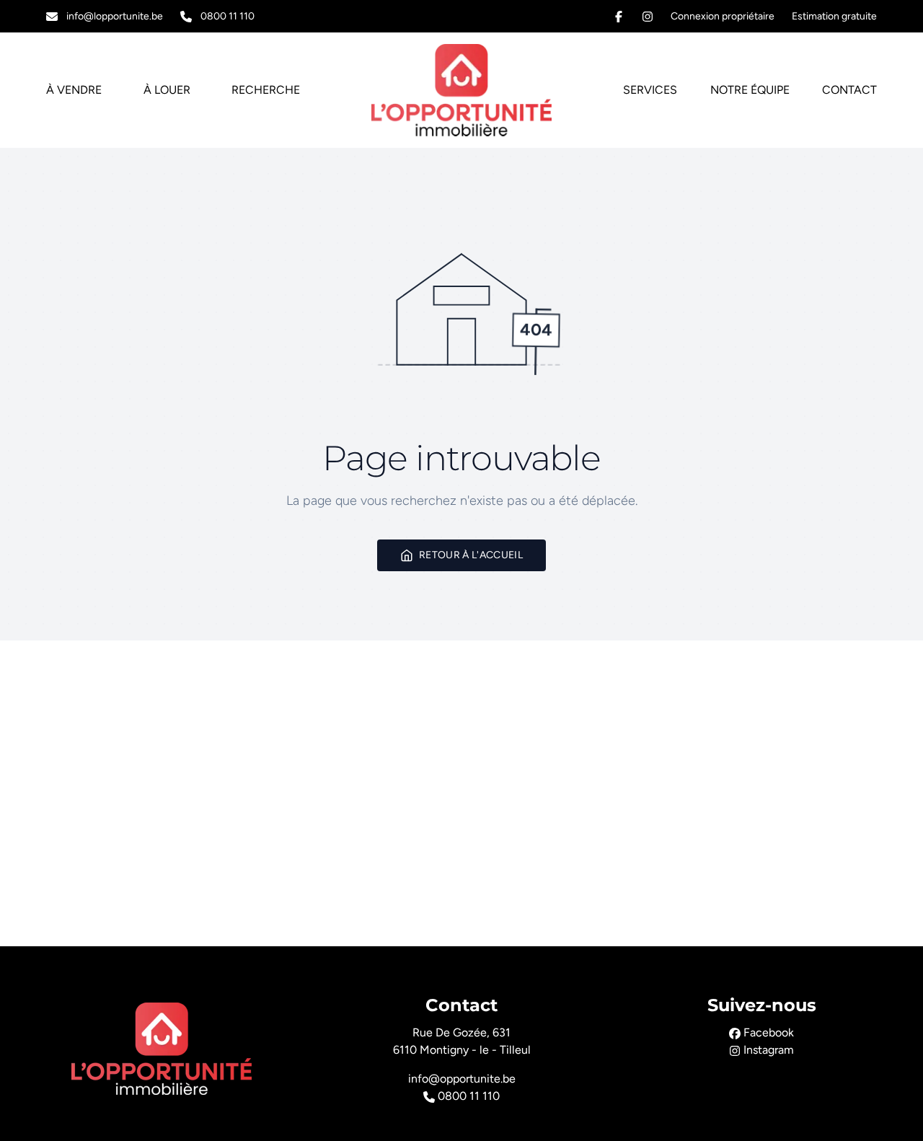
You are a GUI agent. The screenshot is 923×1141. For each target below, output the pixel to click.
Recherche (265, 90)
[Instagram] (647, 16)
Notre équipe (750, 90)
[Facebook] (618, 16)
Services (650, 90)
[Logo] (461, 90)
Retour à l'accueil (471, 555)
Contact (849, 90)
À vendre (74, 90)
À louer (166, 90)
